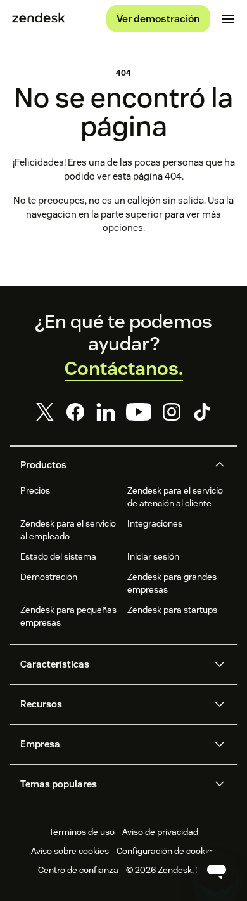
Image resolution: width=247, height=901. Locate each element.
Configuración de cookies (167, 851)
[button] (112, 465)
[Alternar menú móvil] (228, 19)
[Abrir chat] (216, 870)
